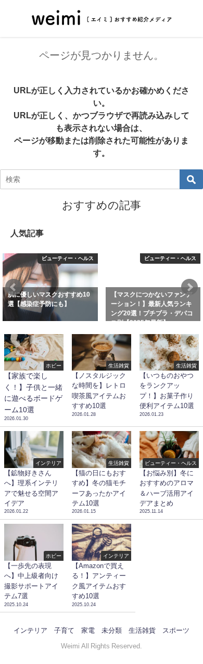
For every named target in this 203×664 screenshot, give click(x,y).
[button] (13, 287)
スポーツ (175, 630)
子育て (64, 630)
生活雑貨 (142, 630)
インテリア (30, 630)
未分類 (112, 630)
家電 (88, 630)
